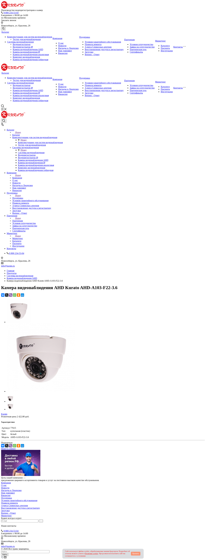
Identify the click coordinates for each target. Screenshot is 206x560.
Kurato (4, 414)
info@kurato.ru (8, 266)
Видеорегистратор (21, 44)
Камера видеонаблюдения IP (26, 52)
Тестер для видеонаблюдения (27, 39)
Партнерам (129, 39)
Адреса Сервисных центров (98, 47)
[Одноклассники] (18, 295)
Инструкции (167, 51)
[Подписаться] (41, 520)
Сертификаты (136, 52)
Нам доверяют (65, 51)
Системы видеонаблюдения (20, 42)
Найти (4, 555)
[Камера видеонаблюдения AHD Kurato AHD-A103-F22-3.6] (19, 322)
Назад (18, 132)
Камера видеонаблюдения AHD (28, 49)
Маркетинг (160, 41)
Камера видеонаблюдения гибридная (30, 59)
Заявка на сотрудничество (142, 47)
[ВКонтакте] (2, 295)
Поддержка (84, 37)
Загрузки (89, 52)
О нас (61, 43)
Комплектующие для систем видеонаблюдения (29, 37)
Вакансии (63, 53)
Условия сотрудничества (141, 44)
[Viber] (10, 295)
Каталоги (165, 45)
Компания (57, 38)
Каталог (5, 32)
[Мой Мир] (22, 295)
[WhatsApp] (14, 295)
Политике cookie (91, 554)
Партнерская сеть (138, 49)
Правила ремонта (93, 44)
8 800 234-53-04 (11, 13)
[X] (6, 295)
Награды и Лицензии (68, 48)
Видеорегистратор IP (23, 47)
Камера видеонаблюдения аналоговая (31, 54)
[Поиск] (3, 28)
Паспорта (165, 48)
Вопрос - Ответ (92, 54)
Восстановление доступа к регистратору (104, 49)
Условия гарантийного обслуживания (103, 42)
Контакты (178, 47)
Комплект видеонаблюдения (26, 57)
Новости (62, 45)
